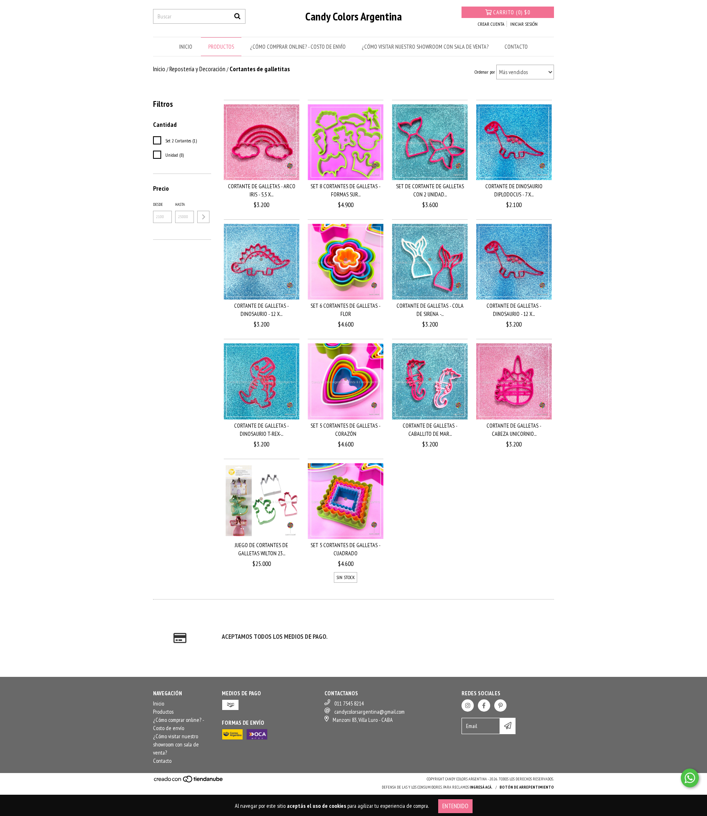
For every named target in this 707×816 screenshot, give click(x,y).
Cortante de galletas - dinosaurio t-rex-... (261, 429)
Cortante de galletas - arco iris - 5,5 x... (261, 190)
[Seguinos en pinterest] (500, 705)
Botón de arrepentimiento (527, 787)
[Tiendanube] (189, 781)
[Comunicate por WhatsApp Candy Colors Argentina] (690, 778)
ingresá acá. (481, 787)
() (511, 12)
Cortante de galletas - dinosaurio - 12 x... (261, 310)
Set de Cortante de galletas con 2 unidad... (430, 190)
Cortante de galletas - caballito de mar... (430, 429)
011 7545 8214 (349, 703)
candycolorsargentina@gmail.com (369, 711)
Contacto (516, 46)
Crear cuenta (491, 24)
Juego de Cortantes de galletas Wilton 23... (261, 549)
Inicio (185, 46)
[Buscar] (237, 16)
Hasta (180, 204)
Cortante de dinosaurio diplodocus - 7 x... (514, 190)
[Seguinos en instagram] (468, 705)
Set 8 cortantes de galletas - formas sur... (346, 190)
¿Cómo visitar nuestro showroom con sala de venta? (425, 46)
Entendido (455, 806)
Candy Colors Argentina (353, 16)
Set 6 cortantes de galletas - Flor (346, 310)
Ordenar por (485, 72)
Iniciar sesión (524, 24)
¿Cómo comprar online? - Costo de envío (298, 46)
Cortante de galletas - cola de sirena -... (430, 310)
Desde (158, 204)
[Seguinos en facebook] (484, 705)
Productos (221, 46)
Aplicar (203, 217)
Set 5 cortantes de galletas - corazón (346, 429)
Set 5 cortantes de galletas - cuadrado (346, 549)
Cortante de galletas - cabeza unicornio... (513, 429)
